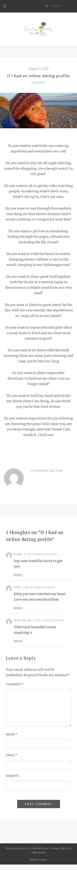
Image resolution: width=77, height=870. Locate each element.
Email (11, 755)
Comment (14, 684)
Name (11, 734)
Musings (38, 82)
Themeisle (38, 852)
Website (12, 776)
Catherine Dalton (47, 470)
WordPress (40, 848)
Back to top (38, 859)
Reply (18, 575)
